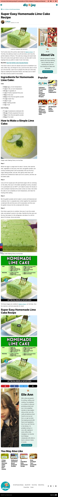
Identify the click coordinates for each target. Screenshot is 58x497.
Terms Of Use (34, 484)
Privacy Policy (26, 487)
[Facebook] (51, 1)
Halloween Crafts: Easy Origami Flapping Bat (52, 90)
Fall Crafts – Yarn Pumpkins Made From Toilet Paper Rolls (42, 110)
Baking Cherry (29, 52)
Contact (31, 487)
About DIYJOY (27, 484)
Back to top (52, 494)
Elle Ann (8, 21)
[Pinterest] (56, 1)
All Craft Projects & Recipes (14, 9)
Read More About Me (26, 445)
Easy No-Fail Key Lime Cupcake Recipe (17, 62)
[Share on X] (1, 249)
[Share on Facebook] (1, 244)
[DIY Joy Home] (29, 5)
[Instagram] (48, 1)
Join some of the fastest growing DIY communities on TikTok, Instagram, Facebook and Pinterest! (23, 1)
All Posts (7, 9)
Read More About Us (47, 71)
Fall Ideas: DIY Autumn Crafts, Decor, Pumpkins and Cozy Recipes (42, 92)
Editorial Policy (41, 484)
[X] (53, 1)
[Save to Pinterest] (1, 247)
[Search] (57, 5)
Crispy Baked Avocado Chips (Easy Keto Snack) (4, 464)
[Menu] (1, 5)
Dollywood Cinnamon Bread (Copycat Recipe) (14, 463)
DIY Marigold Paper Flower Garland (52, 109)
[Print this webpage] (1, 252)
